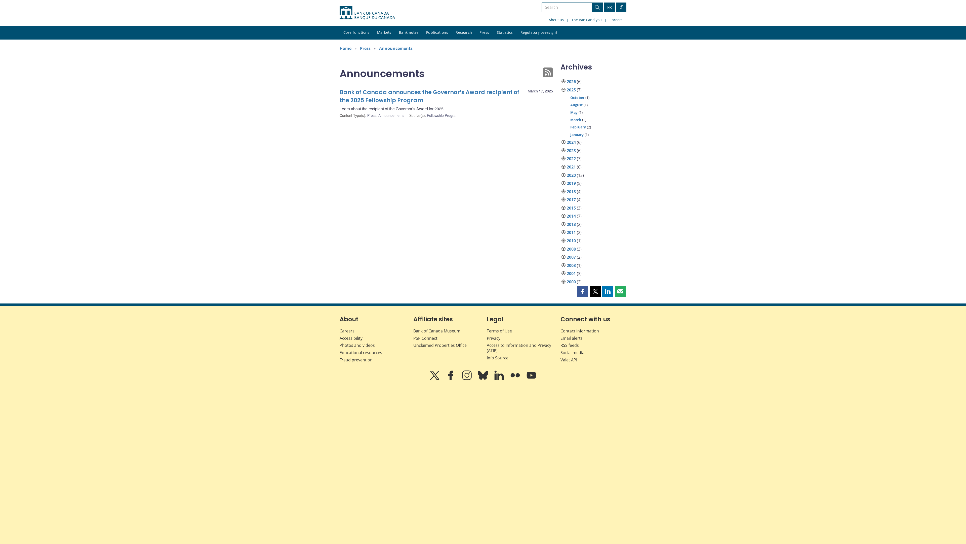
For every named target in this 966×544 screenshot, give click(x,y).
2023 (571, 150)
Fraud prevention (356, 360)
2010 (571, 241)
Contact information (579, 331)
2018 (571, 191)
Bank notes (409, 32)
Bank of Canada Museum (436, 331)
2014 (571, 216)
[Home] (367, 13)
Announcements (396, 48)
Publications (437, 32)
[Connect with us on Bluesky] (483, 379)
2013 (571, 224)
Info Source (497, 358)
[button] (582, 291)
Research (464, 32)
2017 (571, 199)
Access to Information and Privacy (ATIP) (519, 348)
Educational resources (361, 352)
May (574, 112)
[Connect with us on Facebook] (451, 379)
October (577, 97)
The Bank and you (587, 19)
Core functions (356, 32)
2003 (571, 265)
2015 (571, 208)
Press (484, 32)
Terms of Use (499, 331)
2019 (571, 183)
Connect (425, 338)
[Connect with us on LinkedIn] (500, 379)
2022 (571, 158)
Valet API (568, 360)
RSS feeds (569, 345)
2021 (571, 167)
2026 (571, 81)
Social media (572, 352)
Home (345, 48)
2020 (571, 175)
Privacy (493, 338)
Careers (616, 19)
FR (609, 7)
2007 (571, 257)
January (577, 134)
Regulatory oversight (538, 32)
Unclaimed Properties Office (440, 345)
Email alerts (571, 338)
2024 (571, 142)
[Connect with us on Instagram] (467, 379)
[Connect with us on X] (435, 379)
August (576, 105)
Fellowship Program (443, 115)
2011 (571, 232)
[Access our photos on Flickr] (516, 379)
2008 (571, 249)
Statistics (505, 32)
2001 (571, 273)
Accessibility (351, 338)
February (578, 127)
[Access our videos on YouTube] (531, 379)
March (575, 119)
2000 (571, 282)
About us (556, 19)
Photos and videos (357, 345)
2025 (571, 90)
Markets (384, 32)
